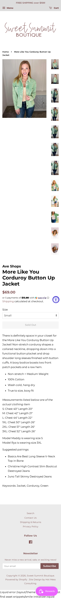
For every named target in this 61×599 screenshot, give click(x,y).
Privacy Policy (30, 526)
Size (5, 309)
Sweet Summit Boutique (40, 575)
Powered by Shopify (16, 579)
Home (5, 52)
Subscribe (49, 566)
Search (30, 513)
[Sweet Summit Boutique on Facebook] (30, 542)
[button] (30, 297)
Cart (56, 8)
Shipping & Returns (30, 522)
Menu (9, 8)
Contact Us (30, 517)
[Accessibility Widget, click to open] (55, 299)
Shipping (8, 301)
